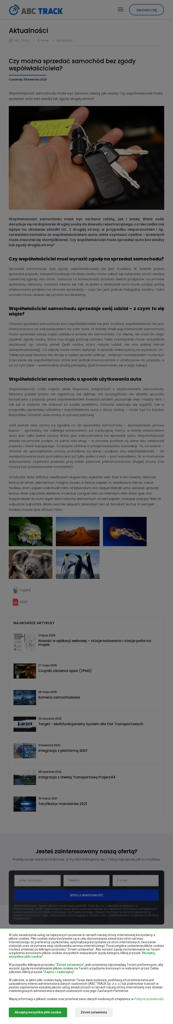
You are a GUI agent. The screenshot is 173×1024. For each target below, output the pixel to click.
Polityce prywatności (149, 999)
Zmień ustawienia (94, 1012)
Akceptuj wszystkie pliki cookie (38, 1012)
